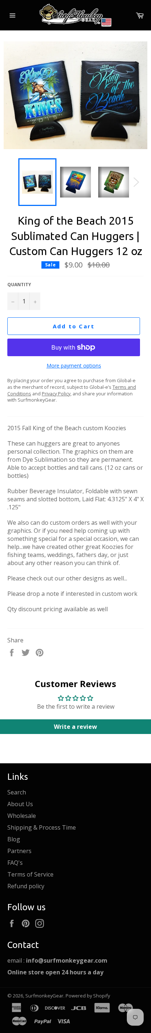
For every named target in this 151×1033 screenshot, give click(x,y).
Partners (19, 851)
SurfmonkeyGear (44, 995)
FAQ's (15, 863)
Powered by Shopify (88, 995)
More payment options (74, 365)
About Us (20, 804)
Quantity (19, 285)
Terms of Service (30, 874)
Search (16, 792)
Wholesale (21, 816)
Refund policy (25, 886)
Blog (13, 839)
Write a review (75, 727)
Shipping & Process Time (41, 827)
